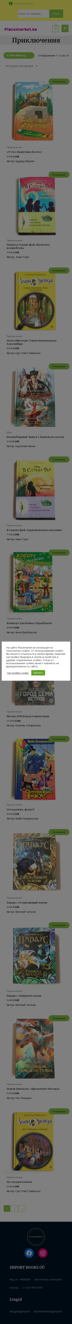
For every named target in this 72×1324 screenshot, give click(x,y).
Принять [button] (38, 672)
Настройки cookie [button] (18, 672)
